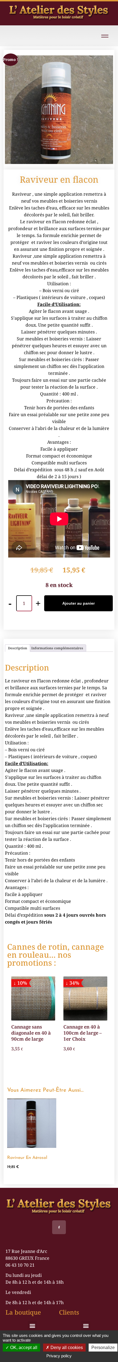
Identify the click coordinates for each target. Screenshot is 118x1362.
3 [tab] (50, 1072)
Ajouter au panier (78, 603)
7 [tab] (74, 1072)
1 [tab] (37, 1072)
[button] (32, 1325)
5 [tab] (62, 1072)
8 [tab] (80, 1072)
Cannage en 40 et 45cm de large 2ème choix (94, 1033)
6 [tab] (68, 1072)
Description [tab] (17, 648)
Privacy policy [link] (59, 1355)
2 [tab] (44, 1072)
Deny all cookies (66, 1347)
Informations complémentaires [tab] (57, 648)
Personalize (103, 1347)
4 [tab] (56, 1072)
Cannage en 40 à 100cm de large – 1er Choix (42, 1033)
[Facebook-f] (59, 1227)
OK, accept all (23, 1347)
